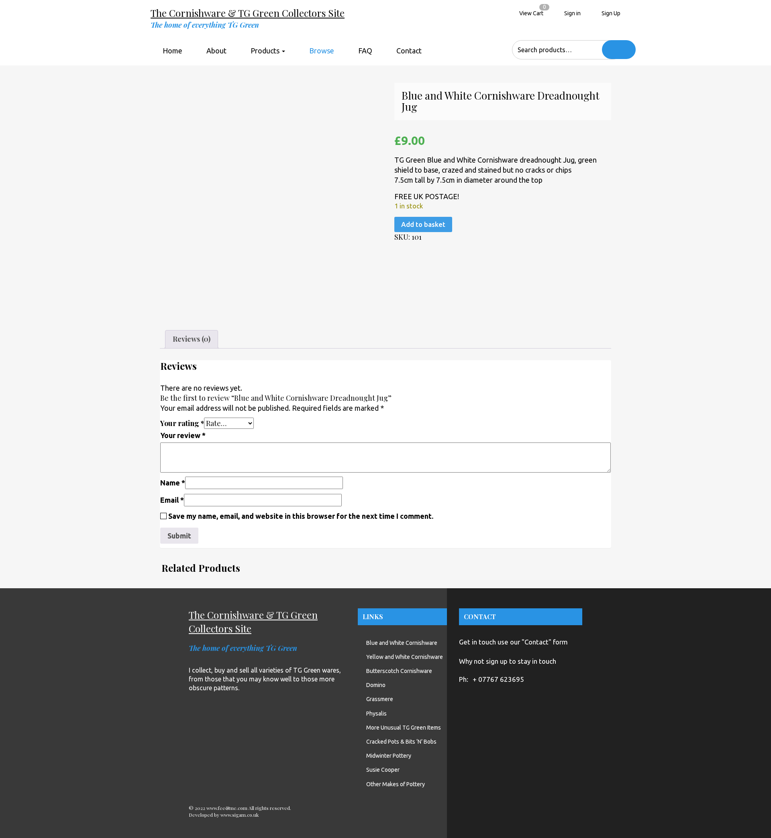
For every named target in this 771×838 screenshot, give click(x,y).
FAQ (365, 51)
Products (266, 51)
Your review (183, 435)
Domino (376, 685)
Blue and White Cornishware (401, 643)
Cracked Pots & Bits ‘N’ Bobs (401, 741)
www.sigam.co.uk (239, 814)
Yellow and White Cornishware (404, 657)
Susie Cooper (383, 770)
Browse (321, 51)
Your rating (182, 423)
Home (172, 51)
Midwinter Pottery (388, 755)
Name (172, 483)
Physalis (376, 713)
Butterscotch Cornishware (399, 671)
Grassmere (379, 699)
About (216, 51)
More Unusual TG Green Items (403, 727)
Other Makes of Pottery (395, 784)
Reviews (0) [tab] (191, 339)
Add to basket (423, 224)
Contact (409, 51)
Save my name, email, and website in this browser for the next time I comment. (300, 516)
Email (172, 500)
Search (619, 49)
